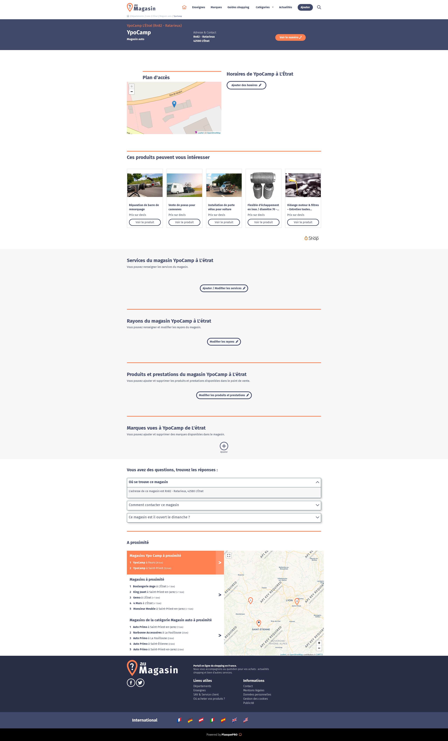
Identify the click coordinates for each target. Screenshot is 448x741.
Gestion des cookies (255, 698)
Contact (248, 686)
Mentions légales (253, 690)
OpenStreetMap (213, 132)
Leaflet (201, 132)
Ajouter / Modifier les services (222, 288)
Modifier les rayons (222, 341)
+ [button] (132, 86)
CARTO (319, 654)
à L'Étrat (150, 586)
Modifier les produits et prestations (222, 395)
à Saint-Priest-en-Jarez (154, 592)
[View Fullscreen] (228, 555)
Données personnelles (257, 694)
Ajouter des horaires (245, 85)
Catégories (263, 7)
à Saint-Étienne (151, 643)
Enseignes (199, 690)
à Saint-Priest (148, 568)
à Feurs (144, 562)
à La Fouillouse (157, 632)
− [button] (132, 91)
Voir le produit (145, 222)
